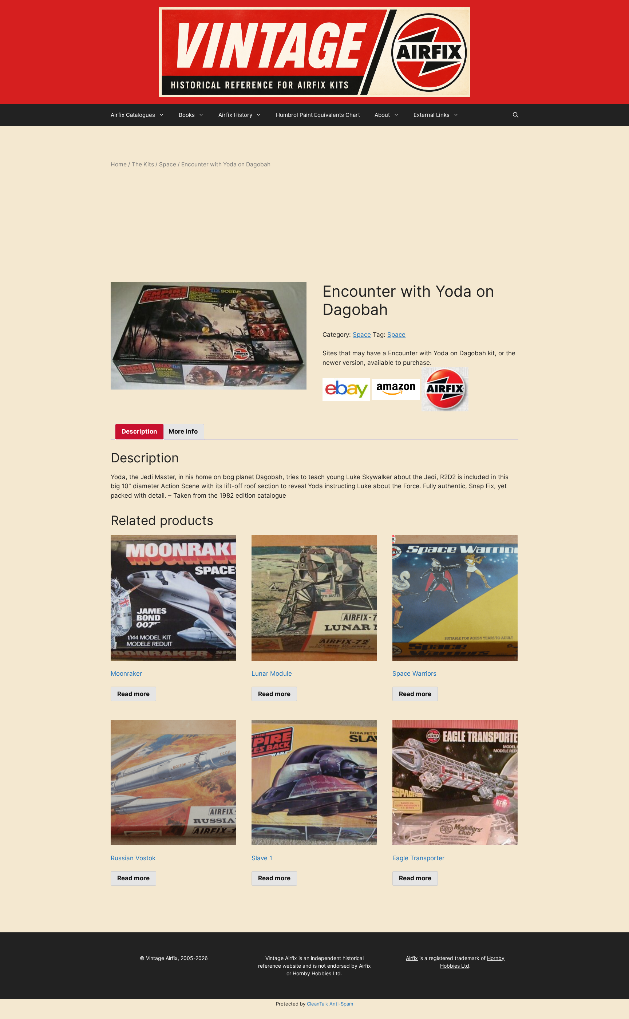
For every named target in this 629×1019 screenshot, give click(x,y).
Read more (133, 694)
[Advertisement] (314, 225)
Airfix (412, 958)
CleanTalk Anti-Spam (330, 1004)
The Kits (143, 164)
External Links (432, 114)
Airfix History (235, 114)
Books (187, 114)
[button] (516, 115)
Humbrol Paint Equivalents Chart (318, 114)
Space (167, 164)
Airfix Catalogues (133, 114)
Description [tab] (139, 431)
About (382, 114)
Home (119, 164)
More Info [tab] (183, 431)
